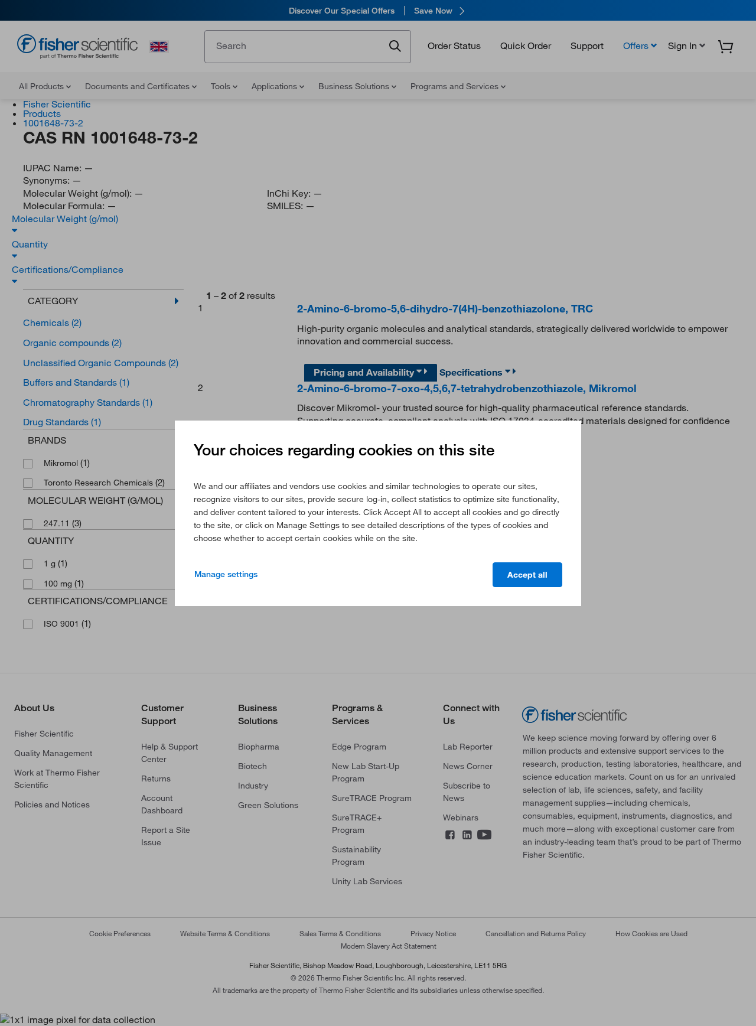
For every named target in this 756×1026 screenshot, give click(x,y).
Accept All (527, 574)
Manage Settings (226, 574)
